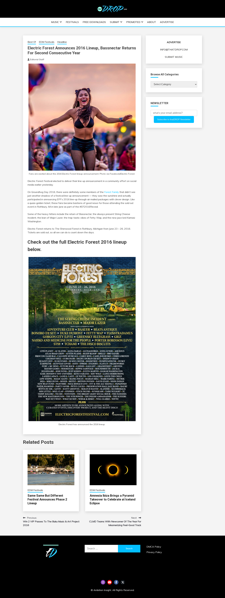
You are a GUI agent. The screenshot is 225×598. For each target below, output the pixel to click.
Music (55, 22)
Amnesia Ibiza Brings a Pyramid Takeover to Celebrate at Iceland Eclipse (112, 499)
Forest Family (111, 192)
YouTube (109, 582)
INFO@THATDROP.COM (174, 49)
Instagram (103, 582)
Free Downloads (94, 22)
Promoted (133, 22)
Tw (122, 582)
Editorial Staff (37, 59)
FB (116, 582)
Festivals (72, 22)
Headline (62, 42)
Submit (114, 22)
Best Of (32, 42)
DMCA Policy (153, 546)
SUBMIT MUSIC (174, 56)
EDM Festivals (46, 42)
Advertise (167, 22)
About (151, 22)
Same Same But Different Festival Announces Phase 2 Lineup (47, 499)
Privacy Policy (154, 552)
